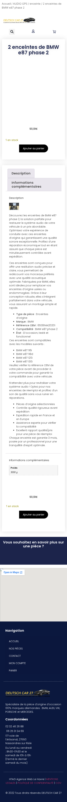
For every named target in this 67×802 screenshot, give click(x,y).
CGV (58, 783)
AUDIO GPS (20, 3)
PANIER (13, 670)
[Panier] (54, 31)
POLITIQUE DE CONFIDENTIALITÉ (36, 783)
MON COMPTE (17, 663)
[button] (12, 32)
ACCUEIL (14, 641)
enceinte (35, 3)
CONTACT (15, 656)
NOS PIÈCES (16, 648)
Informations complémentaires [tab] (26, 184)
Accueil (6, 3)
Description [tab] (21, 173)
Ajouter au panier (33, 148)
